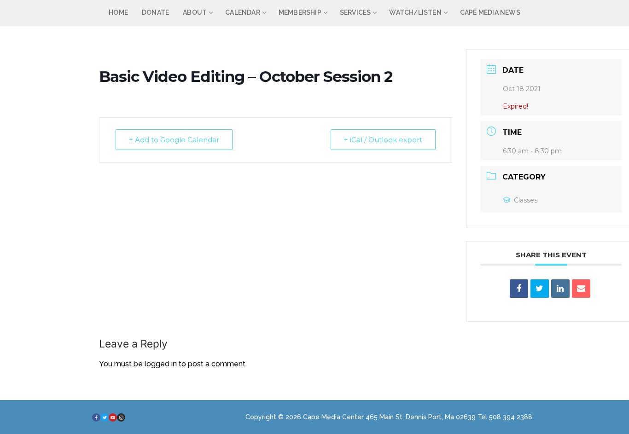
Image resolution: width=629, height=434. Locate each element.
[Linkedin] (560, 288)
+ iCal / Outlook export (383, 139)
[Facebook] (96, 417)
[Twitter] (104, 417)
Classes (525, 200)
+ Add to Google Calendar (174, 139)
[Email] (581, 288)
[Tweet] (539, 288)
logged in (161, 363)
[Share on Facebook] (519, 288)
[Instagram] (121, 417)
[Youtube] (113, 417)
